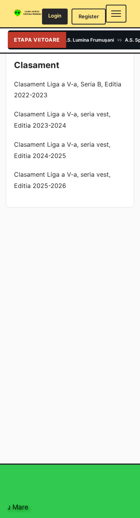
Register (89, 16)
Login (54, 15)
